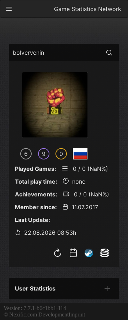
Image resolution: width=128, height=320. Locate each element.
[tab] (107, 288)
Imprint (77, 314)
